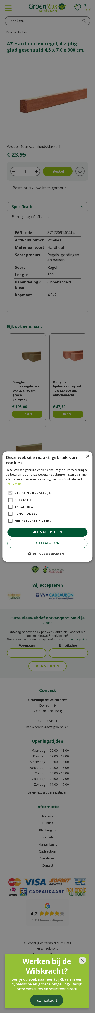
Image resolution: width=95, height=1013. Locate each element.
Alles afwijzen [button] (48, 543)
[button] (47, 553)
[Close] (82, 960)
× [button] (87, 456)
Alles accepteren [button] (47, 532)
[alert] (47, 506)
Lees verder (14, 484)
